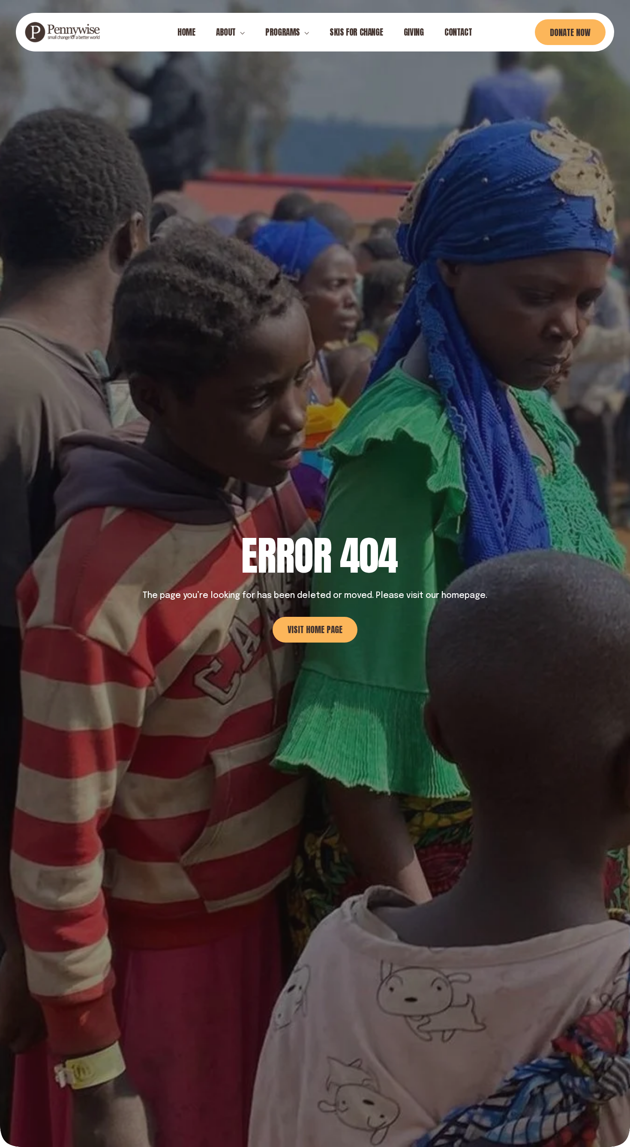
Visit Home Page (315, 629)
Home (186, 32)
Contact (458, 32)
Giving (414, 32)
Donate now (570, 32)
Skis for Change (356, 32)
